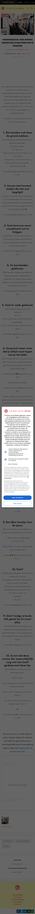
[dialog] (17, 457)
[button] (17, 464)
